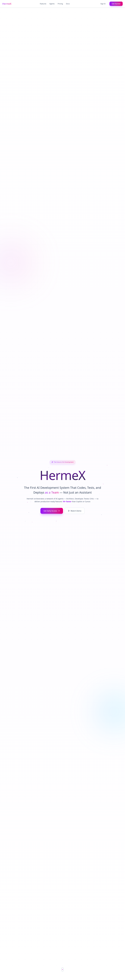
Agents (52, 4)
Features (43, 4)
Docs (68, 4)
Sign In (103, 4)
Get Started (116, 4)
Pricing (60, 4)
